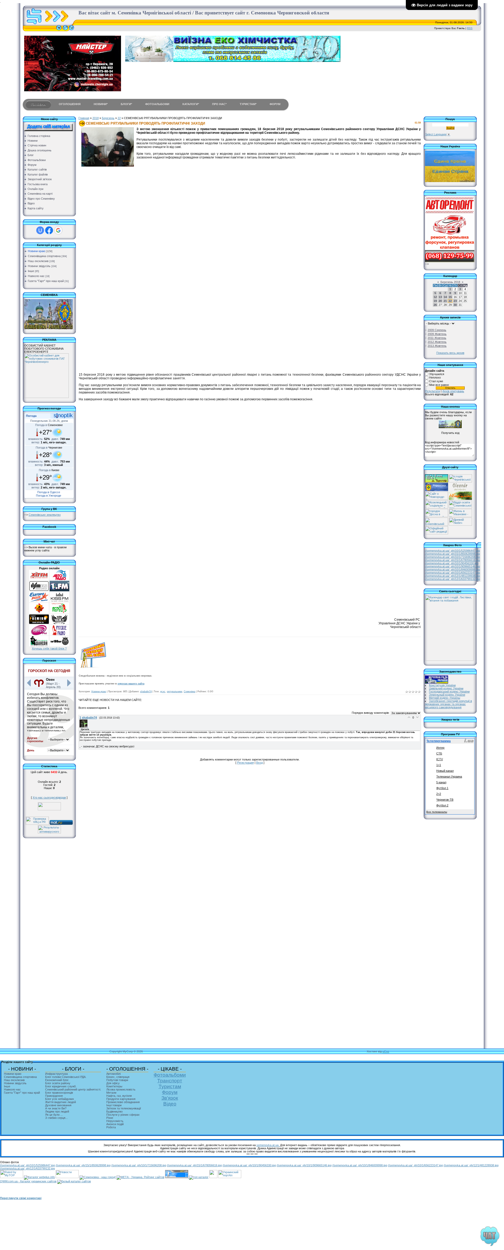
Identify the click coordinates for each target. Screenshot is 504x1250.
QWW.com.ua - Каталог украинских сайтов (28, 1181)
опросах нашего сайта (131, 683)
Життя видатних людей (60, 1102)
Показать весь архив (450, 352)
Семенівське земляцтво (45, 514)
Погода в (49, 425)
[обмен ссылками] (198, 1177)
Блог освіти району (57, 1083)
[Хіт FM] (39, 579)
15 (450, 297)
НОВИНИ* (101, 104)
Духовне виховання (58, 1105)
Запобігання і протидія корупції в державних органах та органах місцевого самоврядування (448, 704)
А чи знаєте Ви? (55, 1108)
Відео (169, 1104)
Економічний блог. (57, 1080)
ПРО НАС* (219, 104)
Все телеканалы (436, 811)
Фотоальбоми (170, 1075)
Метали (111, 1092)
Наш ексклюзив (38, 261)
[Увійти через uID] (40, 230)
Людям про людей (57, 1111)
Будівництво (114, 1111)
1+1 (438, 765)
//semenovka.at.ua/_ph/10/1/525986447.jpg (452, 550)
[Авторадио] (59, 579)
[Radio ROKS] (59, 623)
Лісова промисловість (120, 1089)
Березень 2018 (450, 282)
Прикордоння (54, 1095)
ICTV (439, 759)
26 (435, 304)
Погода (31, 415)
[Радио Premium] (39, 623)
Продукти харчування (120, 1098)
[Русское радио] (59, 634)
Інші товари (114, 1105)
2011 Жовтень (437, 337)
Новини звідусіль (39, 266)
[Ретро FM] (39, 634)
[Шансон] (39, 645)
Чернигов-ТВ (444, 799)
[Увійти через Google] (58, 230)
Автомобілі (113, 1073)
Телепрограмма (438, 741)
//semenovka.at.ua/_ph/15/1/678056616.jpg (452, 560)
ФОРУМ (275, 104)
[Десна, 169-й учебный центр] (436, 516)
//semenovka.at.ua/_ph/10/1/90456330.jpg (451, 563)
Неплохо (435, 377)
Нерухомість (114, 1121)
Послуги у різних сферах (123, 1114)
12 (435, 297)
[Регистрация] (65, 30)
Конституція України (442, 685)
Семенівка (189, 691)
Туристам (170, 1086)
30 (455, 304)
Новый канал (445, 770)
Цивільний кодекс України (446, 688)
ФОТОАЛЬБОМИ (157, 104)
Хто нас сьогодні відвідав (49, 797)
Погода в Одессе (48, 492)
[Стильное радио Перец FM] (59, 612)
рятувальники (174, 691)
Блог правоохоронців (59, 1092)
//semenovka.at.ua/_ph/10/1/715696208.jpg (452, 556)
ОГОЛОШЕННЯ (70, 104)
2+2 (438, 793)
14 (445, 297)
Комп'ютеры (114, 1086)
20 (440, 300)
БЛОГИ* (126, 104)
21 (445, 300)
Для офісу (113, 1083)
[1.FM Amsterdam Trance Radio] (59, 590)
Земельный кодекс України (447, 694)
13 (440, 297)
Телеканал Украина (449, 776)
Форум (169, 1092)
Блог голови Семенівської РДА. (65, 1076)
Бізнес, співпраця (117, 1076)
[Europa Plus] (39, 601)
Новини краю (36, 251)
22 (119, 118)
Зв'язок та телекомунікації (123, 1108)
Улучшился (436, 374)
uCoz (385, 1051)
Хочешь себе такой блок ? (49, 648)
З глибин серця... (56, 1117)
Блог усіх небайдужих (59, 1098)
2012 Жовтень (437, 341)
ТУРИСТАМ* (248, 104)
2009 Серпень (437, 330)
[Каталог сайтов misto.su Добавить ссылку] (74, 1181)
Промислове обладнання (123, 1102)
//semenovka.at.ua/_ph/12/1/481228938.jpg (452, 575)
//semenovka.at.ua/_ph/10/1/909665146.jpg (452, 566)
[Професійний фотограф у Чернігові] (460, 490)
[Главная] (58, 30)
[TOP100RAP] (59, 645)
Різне (109, 1117)
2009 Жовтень (437, 334)
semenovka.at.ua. (268, 1145)
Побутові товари (117, 1080)
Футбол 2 (442, 805)
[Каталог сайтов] (213, 1177)
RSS (469, 28)
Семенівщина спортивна (44, 256)
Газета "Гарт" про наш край (46, 281)
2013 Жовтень (437, 345)
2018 (95, 118)
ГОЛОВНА (38, 104)
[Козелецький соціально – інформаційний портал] (436, 507)
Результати (432, 391)
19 (435, 300)
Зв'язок (169, 1098)
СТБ (439, 753)
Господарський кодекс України (449, 691)
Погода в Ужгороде (48, 495)
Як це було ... (54, 1114)
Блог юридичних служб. (60, 1086)
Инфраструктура (56, 1073)
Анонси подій (115, 1124)
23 (455, 300)
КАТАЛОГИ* (190, 104)
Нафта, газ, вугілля (119, 1095)
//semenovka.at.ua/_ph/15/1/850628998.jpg (452, 553)
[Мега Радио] (39, 612)
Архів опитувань (453, 391)
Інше (31, 271)
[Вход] (71, 30)
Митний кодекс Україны (444, 697)
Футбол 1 (442, 788)
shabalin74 (146, 691)
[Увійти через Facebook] (49, 230)
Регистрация (245, 762)
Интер (440, 747)
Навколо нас (36, 276)
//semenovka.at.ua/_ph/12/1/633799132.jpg (452, 579)
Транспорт (169, 1080)
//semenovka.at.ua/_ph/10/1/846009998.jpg (452, 569)
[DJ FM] (39, 590)
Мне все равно (439, 384)
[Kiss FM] (59, 601)
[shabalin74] (84, 726)
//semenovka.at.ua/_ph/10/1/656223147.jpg (452, 572)
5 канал (441, 782)
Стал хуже (436, 381)
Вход (259, 762)
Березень (108, 118)
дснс (162, 691)
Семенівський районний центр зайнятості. (73, 1089)
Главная (83, 118)
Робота (111, 1127)
